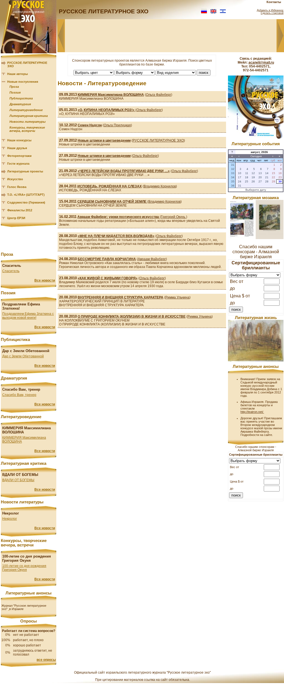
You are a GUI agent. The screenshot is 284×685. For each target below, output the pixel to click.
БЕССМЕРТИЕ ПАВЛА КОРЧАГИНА (107, 259)
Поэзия (15, 92)
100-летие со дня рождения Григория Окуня (24, 568)
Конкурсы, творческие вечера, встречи (27, 129)
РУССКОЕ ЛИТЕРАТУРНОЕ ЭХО (158, 140)
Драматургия (20, 104)
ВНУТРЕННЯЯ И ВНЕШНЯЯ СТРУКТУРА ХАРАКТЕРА (120, 297)
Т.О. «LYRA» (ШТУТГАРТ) (26, 194)
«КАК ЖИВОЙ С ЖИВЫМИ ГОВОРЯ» (108, 278)
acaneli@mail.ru (261, 62)
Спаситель (10, 271)
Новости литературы (27, 121)
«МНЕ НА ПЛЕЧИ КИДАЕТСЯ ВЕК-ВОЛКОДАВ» (116, 236)
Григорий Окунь (173, 217)
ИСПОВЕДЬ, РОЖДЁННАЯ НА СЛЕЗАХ (109, 186)
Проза (14, 86)
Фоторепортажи (19, 155)
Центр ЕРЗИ (16, 218)
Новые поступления (22, 81)
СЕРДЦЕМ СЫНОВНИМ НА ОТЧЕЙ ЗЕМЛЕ (112, 202)
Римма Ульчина (177, 297)
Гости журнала (18, 163)
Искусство (15, 179)
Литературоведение (26, 110)
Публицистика (21, 98)
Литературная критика (28, 115)
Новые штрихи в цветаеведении (104, 140)
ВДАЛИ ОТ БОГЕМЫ (18, 480)
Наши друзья (17, 148)
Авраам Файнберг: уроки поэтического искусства (118, 217)
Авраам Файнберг (152, 259)
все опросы (46, 660)
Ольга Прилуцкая (117, 125)
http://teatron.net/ (252, 411)
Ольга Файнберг (158, 95)
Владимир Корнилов (160, 186)
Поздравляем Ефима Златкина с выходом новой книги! (28, 316)
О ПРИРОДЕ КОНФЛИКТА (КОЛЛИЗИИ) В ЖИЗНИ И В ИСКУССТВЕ (132, 316)
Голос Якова (16, 187)
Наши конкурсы (19, 140)
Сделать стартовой (272, 13)
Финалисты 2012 (19, 210)
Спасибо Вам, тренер (19, 395)
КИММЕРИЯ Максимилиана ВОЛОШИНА (111, 95)
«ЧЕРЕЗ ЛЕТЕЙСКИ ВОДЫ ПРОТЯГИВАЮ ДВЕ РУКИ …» (124, 171)
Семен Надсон (90, 125)
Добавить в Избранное (270, 10)
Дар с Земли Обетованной (23, 356)
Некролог (9, 519)
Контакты (274, 2)
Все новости (44, 280)
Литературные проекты (25, 171)
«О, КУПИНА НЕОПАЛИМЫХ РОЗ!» (106, 110)
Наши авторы (17, 74)
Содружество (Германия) (26, 202)
